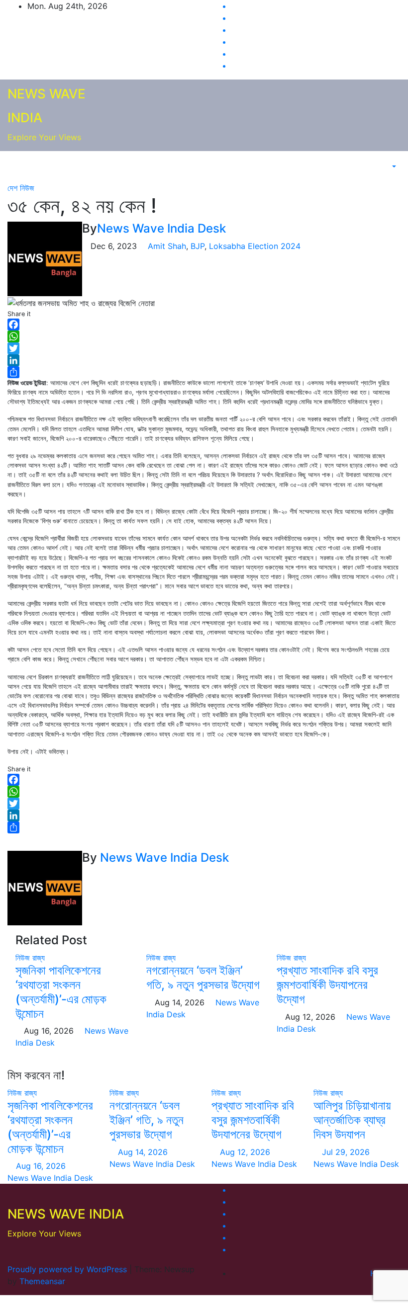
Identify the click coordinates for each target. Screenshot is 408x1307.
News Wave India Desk (161, 228)
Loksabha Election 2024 (255, 246)
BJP (197, 246)
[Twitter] (204, 348)
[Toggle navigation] (371, 166)
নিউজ (27, 188)
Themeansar (42, 1281)
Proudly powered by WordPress (68, 1269)
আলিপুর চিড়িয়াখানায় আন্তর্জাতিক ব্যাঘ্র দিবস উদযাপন (352, 1120)
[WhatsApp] (204, 336)
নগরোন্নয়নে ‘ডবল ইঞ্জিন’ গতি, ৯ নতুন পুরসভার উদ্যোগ (203, 977)
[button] (389, 166)
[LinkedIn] (204, 360)
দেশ (13, 188)
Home (381, 1273)
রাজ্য (38, 958)
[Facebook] (204, 324)
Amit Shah (167, 246)
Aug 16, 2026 (41, 1166)
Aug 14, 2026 (143, 1152)
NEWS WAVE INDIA (65, 1214)
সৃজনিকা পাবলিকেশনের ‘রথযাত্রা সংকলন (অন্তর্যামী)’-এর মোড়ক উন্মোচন (60, 991)
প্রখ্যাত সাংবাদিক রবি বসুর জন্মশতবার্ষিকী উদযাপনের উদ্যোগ (327, 984)
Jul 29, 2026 (346, 1152)
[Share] (204, 372)
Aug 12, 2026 (245, 1152)
